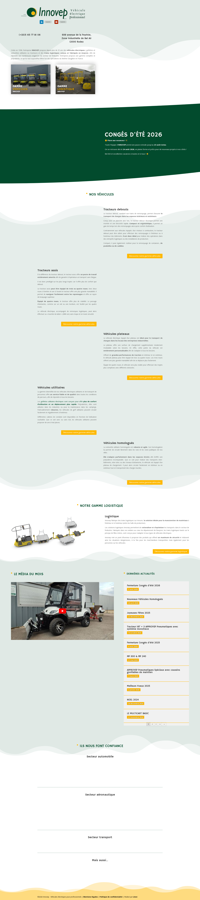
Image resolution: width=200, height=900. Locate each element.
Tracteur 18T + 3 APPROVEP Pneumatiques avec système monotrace (152, 627)
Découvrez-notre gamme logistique (171, 551)
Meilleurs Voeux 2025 (138, 686)
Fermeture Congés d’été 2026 (143, 585)
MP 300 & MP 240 (136, 656)
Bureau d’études (150, 8)
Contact (186, 8)
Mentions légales (90, 897)
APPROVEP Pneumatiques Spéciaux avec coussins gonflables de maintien (153, 671)
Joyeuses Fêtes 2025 (138, 613)
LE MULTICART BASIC (138, 713)
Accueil (126, 8)
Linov (135, 897)
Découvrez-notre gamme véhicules (145, 256)
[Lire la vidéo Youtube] (62, 611)
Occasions (164, 8)
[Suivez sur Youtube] (56, 22)
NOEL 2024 (133, 699)
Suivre (48, 22)
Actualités (176, 8)
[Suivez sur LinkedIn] (41, 22)
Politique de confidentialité (111, 897)
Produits (135, 8)
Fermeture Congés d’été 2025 (143, 642)
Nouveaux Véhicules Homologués (145, 599)
